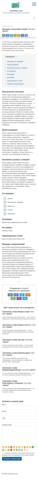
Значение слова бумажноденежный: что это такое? (18, 369)
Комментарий (7, 425)
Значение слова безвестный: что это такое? (18, 312)
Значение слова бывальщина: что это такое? (18, 354)
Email (4, 411)
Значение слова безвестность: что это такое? (18, 326)
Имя (4, 405)
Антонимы (10, 77)
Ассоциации (11, 71)
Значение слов (16, 11)
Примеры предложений (15, 84)
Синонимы (10, 74)
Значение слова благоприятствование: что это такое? (16, 383)
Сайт (3, 418)
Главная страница (7, 26)
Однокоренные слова (14, 81)
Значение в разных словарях (17, 68)
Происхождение (13, 65)
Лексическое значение (15, 61)
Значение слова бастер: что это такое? (17, 341)
